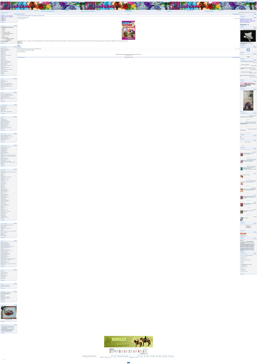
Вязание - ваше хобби (5, 55)
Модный (2, 109)
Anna (2, 157)
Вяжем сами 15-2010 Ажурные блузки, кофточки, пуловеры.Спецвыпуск (249, 189)
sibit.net (18, 46)
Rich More (3, 187)
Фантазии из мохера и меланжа (248, 181)
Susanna (2, 54)
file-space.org (19, 47)
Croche (2, 182)
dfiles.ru (18, 44)
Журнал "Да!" (3, 48)
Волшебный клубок (4, 85)
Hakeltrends (3, 207)
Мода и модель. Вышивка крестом (8, 258)
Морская (39, 48)
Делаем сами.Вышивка (5, 259)
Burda (2, 271)
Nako (2, 174)
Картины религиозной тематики (7, 33)
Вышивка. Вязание (4, 254)
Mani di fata (3, 184)
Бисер (2, 233)
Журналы (22, 15)
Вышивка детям (4, 242)
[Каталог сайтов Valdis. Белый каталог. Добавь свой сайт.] (243, 241)
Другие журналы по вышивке (6, 246)
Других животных (5, 37)
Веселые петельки (4, 122)
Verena (2, 80)
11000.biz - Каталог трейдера (6, 331)
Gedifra (2, 218)
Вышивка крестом (9, 319)
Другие (2, 73)
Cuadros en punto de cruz (6, 250)
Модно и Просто (4, 153)
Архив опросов (7, 40)
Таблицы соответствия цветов (251, 121)
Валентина (3, 148)
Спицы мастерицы (4, 125)
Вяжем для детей (4, 123)
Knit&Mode (3, 51)
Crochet (2, 214)
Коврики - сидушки (246, 174)
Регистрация (249, 12)
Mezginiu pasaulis (4, 190)
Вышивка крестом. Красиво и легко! (8, 263)
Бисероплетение (28, 15)
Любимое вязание (4, 67)
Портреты (4, 29)
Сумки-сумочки (4, 137)
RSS (255, 12)
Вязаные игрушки (4, 158)
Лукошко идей (3, 159)
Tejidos (2, 179)
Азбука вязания (4, 71)
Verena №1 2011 (245, 217)
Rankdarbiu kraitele (4, 178)
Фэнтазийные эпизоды (6, 32)
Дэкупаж (2, 294)
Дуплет (2, 110)
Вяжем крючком (4, 97)
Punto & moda (3, 204)
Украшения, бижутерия (5, 138)
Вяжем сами (3, 64)
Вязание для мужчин (5, 285)
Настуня (2, 260)
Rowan (2, 188)
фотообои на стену (246, 249)
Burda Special (3, 150)
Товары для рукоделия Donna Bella (8, 326)
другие (2, 278)
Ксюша (2, 66)
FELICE (2, 57)
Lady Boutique (3, 275)
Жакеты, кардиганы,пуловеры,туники (248, 75)
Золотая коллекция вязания (6, 84)
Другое (2, 164)
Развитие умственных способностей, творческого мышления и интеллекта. (7, 329)
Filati (2, 193)
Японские (3, 183)
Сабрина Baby (3, 120)
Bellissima (3, 212)
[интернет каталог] (153, 357)
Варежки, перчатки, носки (6, 136)
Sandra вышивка (4, 252)
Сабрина (2, 53)
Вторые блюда (253, 65)
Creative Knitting (4, 200)
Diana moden (3, 272)
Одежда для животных (5, 286)
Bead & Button (3, 232)
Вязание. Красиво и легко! (6, 86)
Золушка (2, 58)
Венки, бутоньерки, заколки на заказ (250, 29)
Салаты (255, 62)
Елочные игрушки (4, 293)
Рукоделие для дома (5, 161)
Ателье (2, 274)
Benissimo (3, 215)
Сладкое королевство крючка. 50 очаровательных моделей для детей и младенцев (249, 197)
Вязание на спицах (253, 72)
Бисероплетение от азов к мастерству (8, 231)
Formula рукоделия (4, 247)
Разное (2, 140)
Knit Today (3, 172)
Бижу (2, 229)
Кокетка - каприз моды (5, 61)
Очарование (3, 60)
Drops (2, 208)
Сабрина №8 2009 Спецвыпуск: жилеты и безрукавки (248, 153)
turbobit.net (19, 45)
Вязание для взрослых (5, 83)
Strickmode (3, 196)
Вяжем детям (3, 124)
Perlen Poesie (3, 235)
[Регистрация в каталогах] (85, 357)
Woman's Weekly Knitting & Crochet (8, 171)
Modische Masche (4, 197)
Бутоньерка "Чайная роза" (244, 42)
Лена (2, 154)
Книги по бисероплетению (6, 225)
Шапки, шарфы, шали (5, 135)
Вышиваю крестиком (5, 253)
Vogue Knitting (3, 63)
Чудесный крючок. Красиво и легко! (8, 98)
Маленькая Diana (4, 50)
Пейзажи (3, 28)
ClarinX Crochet (4, 194)
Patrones (2, 276)
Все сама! (3, 107)
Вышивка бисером (4, 256)
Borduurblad (3, 257)
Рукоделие (3, 160)
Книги (2, 72)
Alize (2, 118)
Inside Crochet (3, 213)
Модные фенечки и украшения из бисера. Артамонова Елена (248, 160)
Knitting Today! (4, 209)
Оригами (2, 298)
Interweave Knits (4, 217)
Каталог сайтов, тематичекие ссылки (8, 327)
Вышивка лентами (4, 249)
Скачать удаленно (21, 18)
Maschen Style (4, 191)
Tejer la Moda (3, 189)
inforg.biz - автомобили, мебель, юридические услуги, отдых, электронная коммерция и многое (247, 247)
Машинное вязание (4, 296)
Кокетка (2, 59)
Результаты (3, 40)
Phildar (2, 186)
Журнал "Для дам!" (5, 49)
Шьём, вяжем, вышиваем (6, 111)
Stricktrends (3, 216)
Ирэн (2, 82)
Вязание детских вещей (5, 127)
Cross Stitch (3, 255)
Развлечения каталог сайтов (245, 243)
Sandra (2, 52)
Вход (253, 12)
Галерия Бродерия (4, 261)
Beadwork (3, 234)
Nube (2, 206)
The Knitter (3, 199)
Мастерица (3, 106)
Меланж (2, 68)
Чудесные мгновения (5, 62)
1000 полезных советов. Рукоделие (8, 156)
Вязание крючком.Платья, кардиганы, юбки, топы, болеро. (249, 204)
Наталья (2, 56)
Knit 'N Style (3, 192)
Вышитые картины (4, 244)
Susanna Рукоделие (5, 147)
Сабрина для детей (5, 121)
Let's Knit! (3, 203)
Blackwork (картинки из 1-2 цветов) (8, 38)
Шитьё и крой (3, 273)
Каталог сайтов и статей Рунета (7, 330)
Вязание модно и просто (6, 65)
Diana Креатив (3, 152)
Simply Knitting (4, 195)
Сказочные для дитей (6, 34)
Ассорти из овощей (244, 64)
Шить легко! (3, 277)
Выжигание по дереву (5, 297)
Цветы (3, 30)
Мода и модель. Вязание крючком (8, 155)
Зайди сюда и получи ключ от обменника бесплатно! (247, 85)
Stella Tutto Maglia (4, 201)
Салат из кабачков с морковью (247, 61)
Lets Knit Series (4, 180)
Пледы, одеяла (4, 139)
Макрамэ (2, 295)
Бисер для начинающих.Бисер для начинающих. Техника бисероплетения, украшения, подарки (249, 168)
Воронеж (243, 145)
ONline (2, 210)
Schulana (2, 175)
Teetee (2, 177)
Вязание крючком (253, 69)
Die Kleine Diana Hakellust (6, 176)
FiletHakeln (3, 151)
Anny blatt (3, 198)
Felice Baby (3, 119)
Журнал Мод (3, 108)
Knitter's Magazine (4, 205)
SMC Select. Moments (5, 211)
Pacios (2, 185)
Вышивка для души (5, 243)
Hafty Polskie (3, 251)
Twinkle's (2, 202)
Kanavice (2, 262)
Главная (18, 15)
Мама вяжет (3, 126)
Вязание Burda (4, 81)
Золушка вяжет (4, 149)
